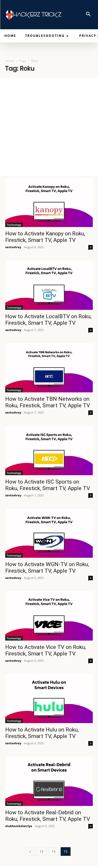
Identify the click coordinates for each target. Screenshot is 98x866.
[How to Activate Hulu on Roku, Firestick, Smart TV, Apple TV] (49, 698)
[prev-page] (30, 851)
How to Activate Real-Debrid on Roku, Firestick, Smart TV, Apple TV (47, 815)
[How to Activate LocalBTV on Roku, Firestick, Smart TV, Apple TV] (49, 285)
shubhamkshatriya (18, 826)
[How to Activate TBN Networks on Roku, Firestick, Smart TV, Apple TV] (49, 367)
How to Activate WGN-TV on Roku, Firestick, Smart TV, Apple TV (47, 567)
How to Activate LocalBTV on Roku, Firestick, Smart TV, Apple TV (48, 319)
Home (9, 61)
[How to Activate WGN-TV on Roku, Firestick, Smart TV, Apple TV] (49, 533)
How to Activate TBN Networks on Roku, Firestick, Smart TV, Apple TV (47, 402)
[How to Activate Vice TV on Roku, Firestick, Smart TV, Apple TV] (49, 615)
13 (41, 851)
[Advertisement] (49, 127)
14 (53, 851)
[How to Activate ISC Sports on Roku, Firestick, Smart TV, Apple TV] (49, 450)
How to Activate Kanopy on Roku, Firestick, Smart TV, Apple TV (45, 236)
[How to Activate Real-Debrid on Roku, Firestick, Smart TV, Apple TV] (49, 781)
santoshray (13, 247)
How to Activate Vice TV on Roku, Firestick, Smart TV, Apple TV (45, 650)
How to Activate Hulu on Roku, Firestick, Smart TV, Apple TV (42, 732)
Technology (14, 224)
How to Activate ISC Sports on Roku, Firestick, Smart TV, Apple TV (47, 485)
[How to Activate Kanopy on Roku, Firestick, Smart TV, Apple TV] (49, 202)
